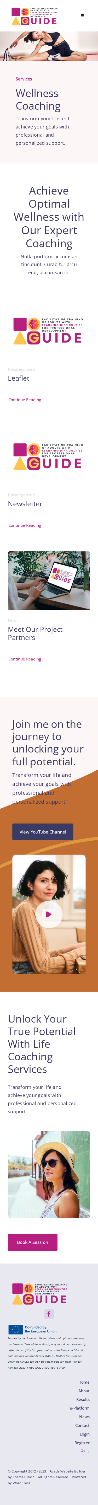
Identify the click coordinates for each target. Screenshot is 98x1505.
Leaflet (18, 378)
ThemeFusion (23, 1477)
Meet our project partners (35, 633)
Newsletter (25, 503)
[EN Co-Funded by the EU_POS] (34, 1326)
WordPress (21, 1483)
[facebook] (49, 1314)
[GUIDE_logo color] (35, 9)
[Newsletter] (49, 430)
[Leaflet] (49, 304)
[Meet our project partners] (49, 555)
